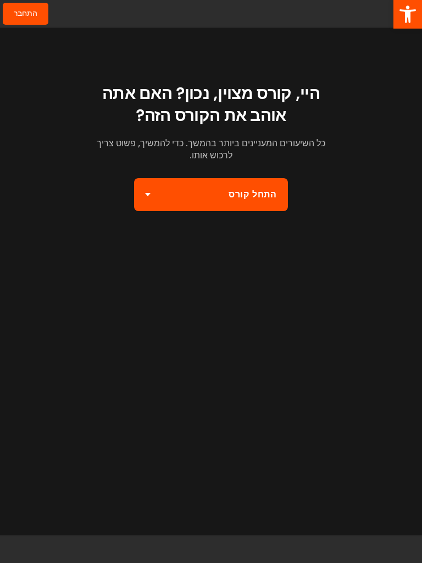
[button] (407, 14)
